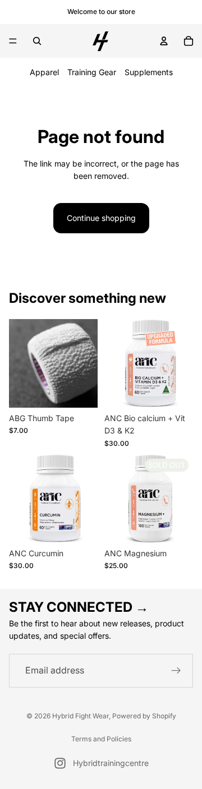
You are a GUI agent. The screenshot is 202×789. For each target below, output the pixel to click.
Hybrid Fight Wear (80, 716)
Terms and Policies (101, 739)
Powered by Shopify (144, 716)
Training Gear (91, 72)
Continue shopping (101, 218)
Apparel (44, 72)
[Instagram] (60, 763)
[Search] (37, 41)
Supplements (149, 72)
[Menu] (13, 41)
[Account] (164, 41)
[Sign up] (176, 670)
